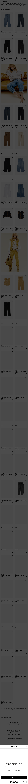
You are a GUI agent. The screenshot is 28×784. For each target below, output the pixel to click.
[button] (23, 782)
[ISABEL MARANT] (14, 782)
